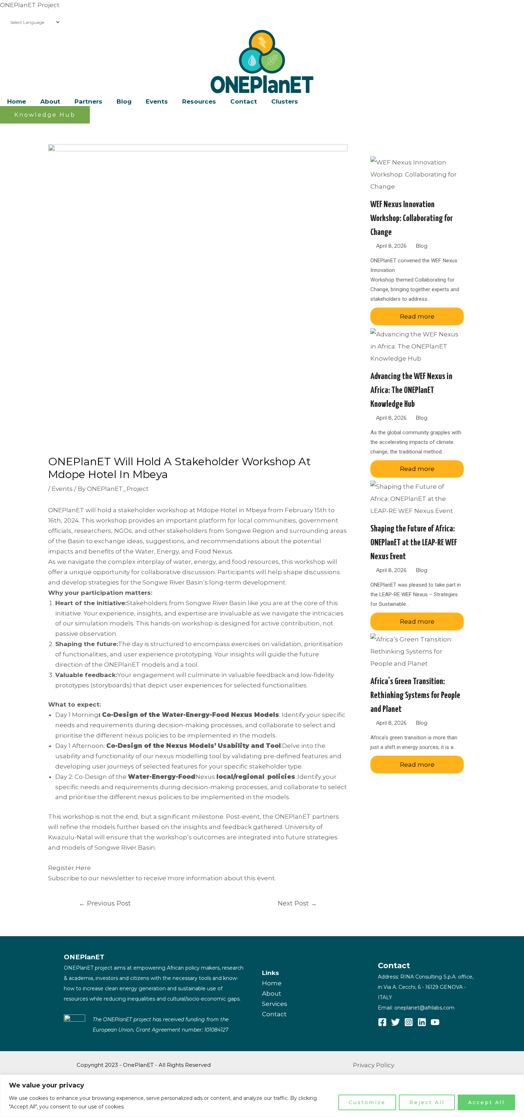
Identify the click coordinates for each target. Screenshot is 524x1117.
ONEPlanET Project (30, 5)
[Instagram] (408, 1022)
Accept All (486, 1102)
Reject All (427, 1102)
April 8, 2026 (391, 246)
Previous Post (105, 903)
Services (274, 1003)
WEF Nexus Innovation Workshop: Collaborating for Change (411, 218)
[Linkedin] (421, 1022)
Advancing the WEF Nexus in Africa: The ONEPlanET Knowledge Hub (411, 390)
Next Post (297, 903)
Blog (421, 246)
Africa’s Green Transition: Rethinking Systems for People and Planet (415, 695)
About (271, 993)
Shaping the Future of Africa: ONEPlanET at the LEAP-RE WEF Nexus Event (413, 543)
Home (272, 983)
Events (62, 488)
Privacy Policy (373, 1065)
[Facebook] (382, 1022)
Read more (417, 316)
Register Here (69, 867)
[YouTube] (435, 1022)
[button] (45, 115)
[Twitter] (395, 1022)
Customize (367, 1102)
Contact (274, 1014)
